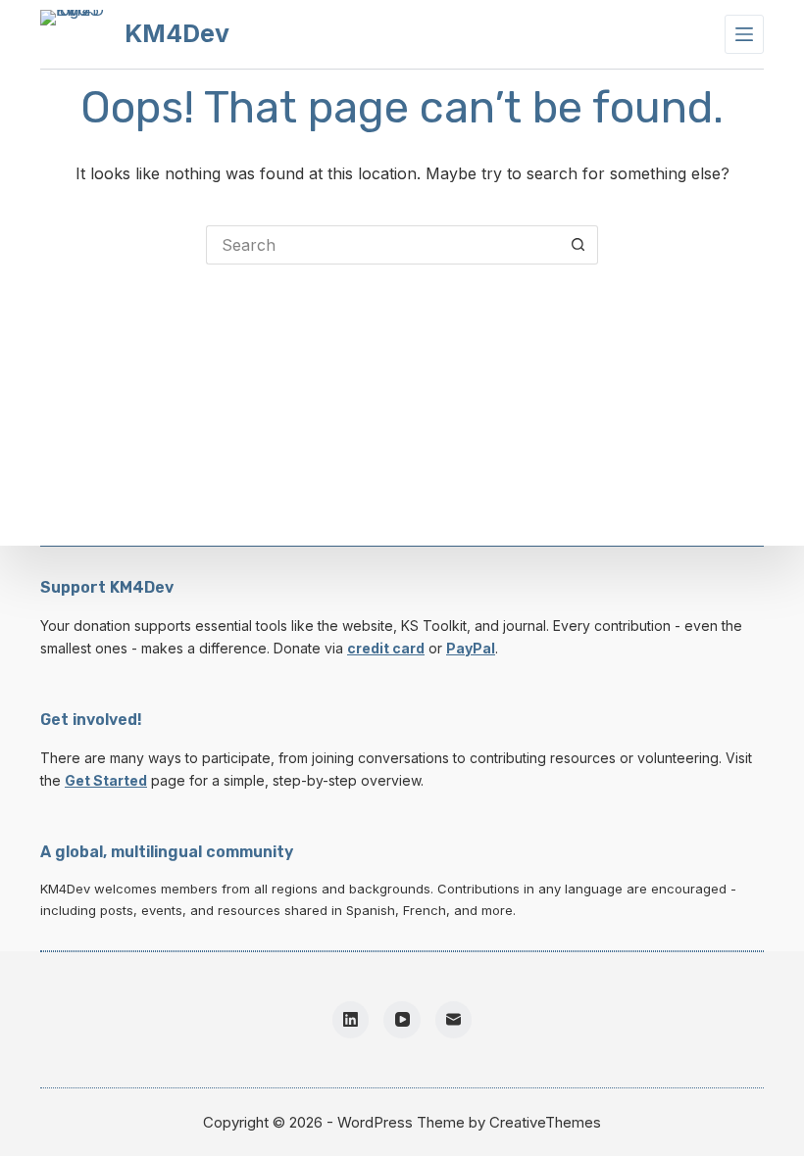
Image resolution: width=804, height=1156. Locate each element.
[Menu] (744, 34)
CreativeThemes (545, 1122)
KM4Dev (177, 33)
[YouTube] (402, 1019)
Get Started (106, 780)
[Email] (454, 1019)
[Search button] (578, 245)
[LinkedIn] (351, 1019)
